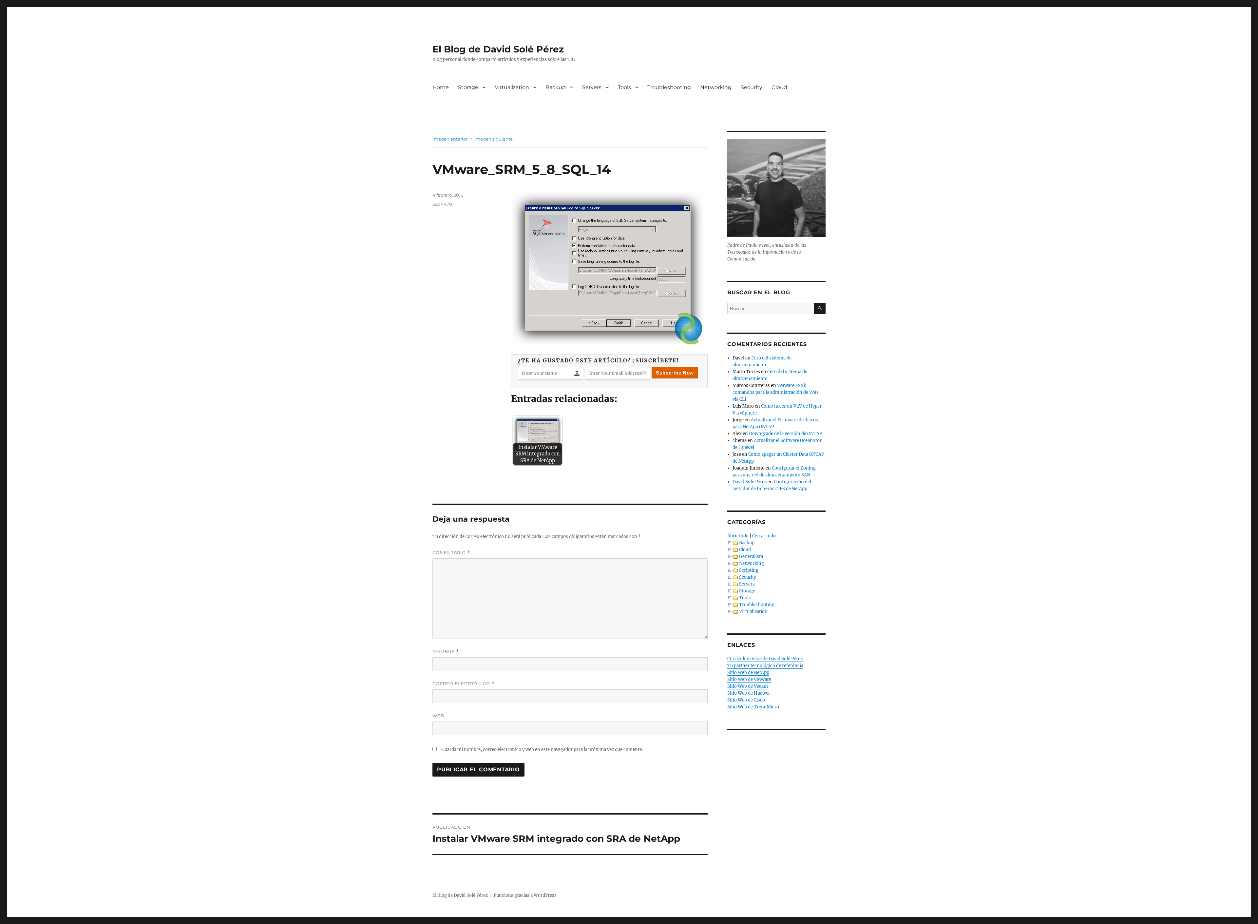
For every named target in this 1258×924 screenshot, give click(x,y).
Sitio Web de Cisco (746, 700)
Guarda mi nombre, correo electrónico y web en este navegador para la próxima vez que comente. (542, 749)
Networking (716, 87)
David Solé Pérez (750, 482)
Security (751, 87)
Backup (555, 87)
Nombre (445, 651)
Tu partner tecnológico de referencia (765, 665)
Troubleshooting (669, 87)
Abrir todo (738, 536)
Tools (624, 87)
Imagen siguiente (493, 139)
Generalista (751, 556)
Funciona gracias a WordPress (525, 895)
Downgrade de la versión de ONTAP (785, 433)
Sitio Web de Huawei (748, 693)
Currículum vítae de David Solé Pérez (765, 659)
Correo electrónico (463, 683)
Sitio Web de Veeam (747, 686)
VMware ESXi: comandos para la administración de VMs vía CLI (776, 392)
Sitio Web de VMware (749, 679)
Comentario (451, 552)
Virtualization (512, 87)
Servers (591, 87)
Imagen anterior (449, 139)
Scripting (748, 570)
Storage (468, 87)
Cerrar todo (764, 536)
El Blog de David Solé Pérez (498, 49)
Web (438, 715)
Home (440, 87)
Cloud (779, 87)
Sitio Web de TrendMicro (753, 707)
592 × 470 (442, 204)
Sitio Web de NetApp (748, 672)
